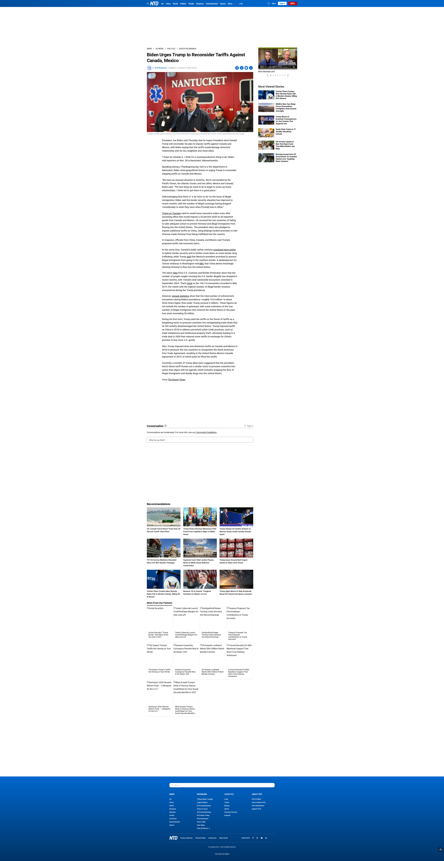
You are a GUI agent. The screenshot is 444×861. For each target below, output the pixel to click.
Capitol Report (202, 802)
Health (171, 815)
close (189, 283)
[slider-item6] (282, 75)
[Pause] (262, 67)
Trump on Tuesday (171, 213)
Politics (171, 49)
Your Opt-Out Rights (222, 854)
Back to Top (440, 849)
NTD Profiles (256, 799)
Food (226, 799)
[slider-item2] (273, 75)
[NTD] (173, 838)
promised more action (224, 249)
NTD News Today (203, 815)
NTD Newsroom (161, 68)
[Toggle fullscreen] (290, 67)
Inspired (227, 815)
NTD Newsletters (258, 806)
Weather (172, 812)
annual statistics (180, 296)
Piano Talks (201, 822)
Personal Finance (230, 812)
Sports (171, 825)
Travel (226, 802)
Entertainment (174, 822)
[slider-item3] (275, 75)
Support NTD (256, 809)
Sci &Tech (173, 819)
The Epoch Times (176, 379)
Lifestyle (229, 794)
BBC (201, 263)
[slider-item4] (277, 75)
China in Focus (202, 809)
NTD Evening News (204, 806)
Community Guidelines (206, 432)
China (171, 802)
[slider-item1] (270, 75)
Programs (202, 794)
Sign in (282, 3)
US (170, 799)
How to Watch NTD (258, 802)
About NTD (257, 794)
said (189, 256)
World (171, 806)
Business (172, 809)
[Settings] (294, 67)
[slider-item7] (284, 75)
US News (159, 49)
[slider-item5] (280, 75)
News (149, 49)
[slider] (278, 64)
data (175, 272)
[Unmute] (294, 60)
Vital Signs (201, 825)
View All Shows (202, 828)
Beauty (227, 806)
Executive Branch (187, 49)
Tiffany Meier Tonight (205, 799)
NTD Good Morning (204, 812)
